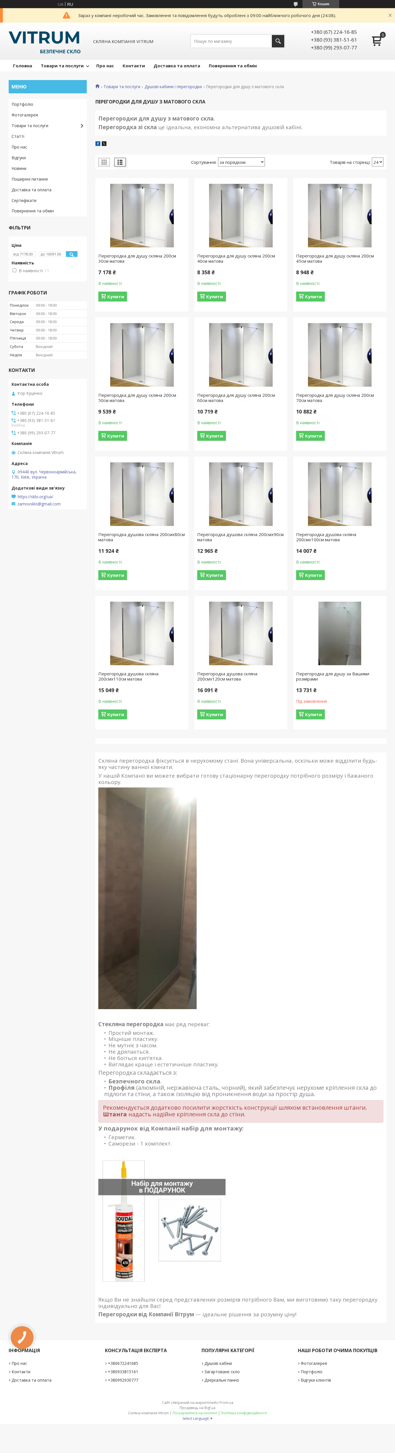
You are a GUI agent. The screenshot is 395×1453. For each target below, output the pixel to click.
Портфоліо (22, 104)
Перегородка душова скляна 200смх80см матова (141, 537)
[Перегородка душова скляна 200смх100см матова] (339, 494)
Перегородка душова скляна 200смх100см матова (326, 537)
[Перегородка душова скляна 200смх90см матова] (241, 494)
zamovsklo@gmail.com (39, 504)
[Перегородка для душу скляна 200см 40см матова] (241, 215)
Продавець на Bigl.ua (197, 1407)
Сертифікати (24, 200)
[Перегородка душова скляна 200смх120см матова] (241, 633)
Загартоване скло (222, 1371)
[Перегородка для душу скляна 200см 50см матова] (142, 355)
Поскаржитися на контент (195, 1413)
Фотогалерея (25, 115)
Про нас (105, 65)
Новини (19, 168)
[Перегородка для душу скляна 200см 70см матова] (339, 355)
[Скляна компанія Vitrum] (45, 41)
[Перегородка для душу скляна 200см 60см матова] (241, 355)
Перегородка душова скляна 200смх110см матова (128, 676)
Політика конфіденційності (244, 1413)
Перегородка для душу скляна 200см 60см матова (236, 397)
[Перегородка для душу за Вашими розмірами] (339, 633)
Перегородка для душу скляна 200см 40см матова (236, 258)
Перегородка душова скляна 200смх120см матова (227, 676)
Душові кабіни (218, 1363)
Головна (22, 65)
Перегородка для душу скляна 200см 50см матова (137, 397)
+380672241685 (123, 1363)
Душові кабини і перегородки (173, 86)
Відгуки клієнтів (316, 1380)
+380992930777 (123, 1380)
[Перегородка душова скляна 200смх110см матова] (142, 633)
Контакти (134, 65)
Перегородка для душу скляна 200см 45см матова (335, 258)
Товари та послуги (62, 65)
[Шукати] (278, 41)
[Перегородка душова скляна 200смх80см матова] (142, 494)
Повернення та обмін (233, 65)
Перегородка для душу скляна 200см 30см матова (137, 258)
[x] (104, 144)
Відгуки (19, 157)
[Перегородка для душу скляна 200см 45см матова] (339, 215)
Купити (115, 296)
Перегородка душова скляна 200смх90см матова (240, 537)
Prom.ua (226, 1402)
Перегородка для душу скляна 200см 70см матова (335, 397)
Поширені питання (30, 179)
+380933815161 (123, 1371)
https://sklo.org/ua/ (35, 496)
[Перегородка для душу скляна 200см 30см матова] (142, 215)
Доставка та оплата (177, 65)
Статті (18, 136)
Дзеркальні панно (221, 1380)
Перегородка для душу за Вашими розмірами (332, 676)
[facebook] (97, 144)
